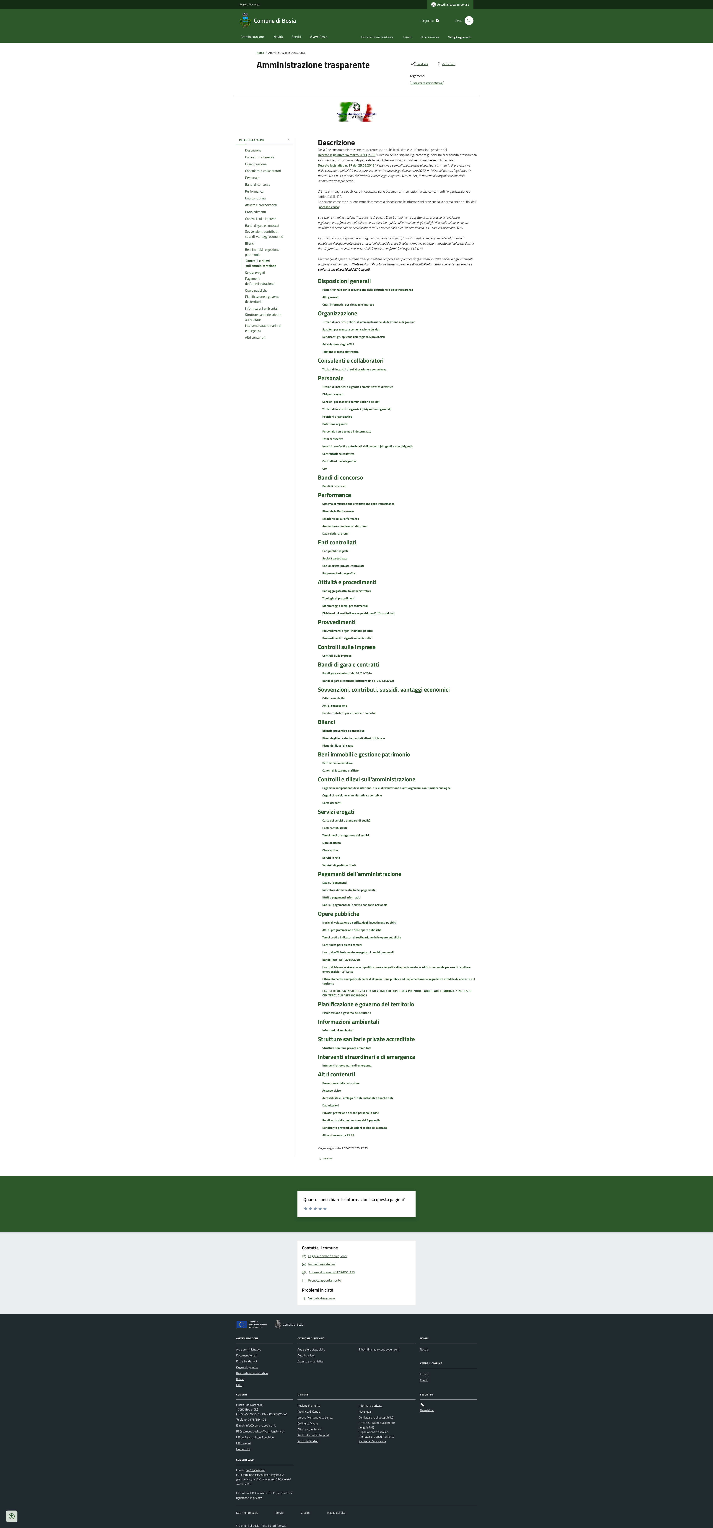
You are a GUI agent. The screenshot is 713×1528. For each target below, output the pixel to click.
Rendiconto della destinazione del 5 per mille (351, 1120)
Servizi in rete (331, 857)
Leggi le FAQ (366, 1427)
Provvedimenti (337, 621)
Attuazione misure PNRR (338, 1135)
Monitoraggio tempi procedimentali (345, 606)
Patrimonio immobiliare (337, 763)
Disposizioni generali (344, 280)
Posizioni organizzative (337, 416)
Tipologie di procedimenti (338, 598)
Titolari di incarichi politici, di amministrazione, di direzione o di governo (368, 322)
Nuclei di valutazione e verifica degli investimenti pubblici (359, 922)
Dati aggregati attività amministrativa (346, 591)
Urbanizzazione (430, 37)
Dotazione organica (334, 424)
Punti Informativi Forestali (313, 1435)
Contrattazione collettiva (338, 453)
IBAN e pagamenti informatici (341, 897)
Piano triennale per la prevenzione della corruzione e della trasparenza (367, 289)
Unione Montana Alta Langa (315, 1417)
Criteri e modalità (333, 698)
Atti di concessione (334, 705)
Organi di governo (247, 1367)
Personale (331, 378)
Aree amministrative (248, 1349)
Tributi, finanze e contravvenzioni (379, 1349)
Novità (278, 36)
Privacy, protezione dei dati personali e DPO (350, 1113)
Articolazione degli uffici (338, 344)
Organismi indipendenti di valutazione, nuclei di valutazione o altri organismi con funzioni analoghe (386, 788)
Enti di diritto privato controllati (343, 566)
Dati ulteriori (330, 1105)
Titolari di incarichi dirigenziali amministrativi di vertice (357, 387)
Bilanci (326, 721)
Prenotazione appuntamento (376, 1436)
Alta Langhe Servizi (309, 1429)
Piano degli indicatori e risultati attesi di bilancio (353, 738)
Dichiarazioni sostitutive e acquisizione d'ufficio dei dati (358, 613)
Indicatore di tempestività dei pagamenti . (349, 890)
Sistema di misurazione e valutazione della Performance (358, 503)
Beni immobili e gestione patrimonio (364, 754)
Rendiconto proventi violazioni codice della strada (354, 1127)
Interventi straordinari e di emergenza (366, 1056)
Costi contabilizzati (334, 828)
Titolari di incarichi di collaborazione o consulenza (354, 369)
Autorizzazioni (306, 1355)
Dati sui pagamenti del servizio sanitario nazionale (354, 905)
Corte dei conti (331, 803)
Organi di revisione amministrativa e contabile (352, 795)
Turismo (407, 37)
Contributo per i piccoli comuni (342, 945)
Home (260, 52)
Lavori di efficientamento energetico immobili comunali (358, 952)
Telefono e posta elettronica (340, 351)
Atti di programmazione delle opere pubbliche (351, 930)
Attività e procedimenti (347, 581)
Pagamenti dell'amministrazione (359, 873)
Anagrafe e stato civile (311, 1349)
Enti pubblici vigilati (335, 551)
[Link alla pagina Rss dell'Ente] (422, 1405)
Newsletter (427, 1410)
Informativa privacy (370, 1405)
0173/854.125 (257, 1419)
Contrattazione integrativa (339, 461)
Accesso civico (331, 1090)
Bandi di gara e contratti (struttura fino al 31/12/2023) (358, 680)
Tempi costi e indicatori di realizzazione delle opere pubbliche (361, 937)
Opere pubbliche (338, 913)
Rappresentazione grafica (338, 573)
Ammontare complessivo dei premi (344, 526)
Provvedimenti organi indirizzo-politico (347, 630)
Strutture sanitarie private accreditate (366, 1039)
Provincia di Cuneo (308, 1411)
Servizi (296, 36)
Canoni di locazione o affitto (340, 770)
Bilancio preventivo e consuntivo (343, 730)
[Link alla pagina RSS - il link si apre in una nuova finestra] (437, 20)
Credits (305, 1512)
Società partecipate (334, 558)
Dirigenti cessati (332, 394)
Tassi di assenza (332, 439)
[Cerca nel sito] (467, 20)
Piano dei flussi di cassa (337, 745)
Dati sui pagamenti (334, 882)
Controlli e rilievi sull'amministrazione (366, 779)
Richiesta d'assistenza (372, 1441)
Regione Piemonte (249, 4)
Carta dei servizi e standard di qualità (346, 820)
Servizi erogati (336, 811)
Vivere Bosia (318, 36)
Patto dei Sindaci (307, 1441)
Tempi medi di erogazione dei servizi (345, 835)
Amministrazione (253, 36)
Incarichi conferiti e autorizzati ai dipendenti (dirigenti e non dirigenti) (367, 446)
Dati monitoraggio (247, 1512)
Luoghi (424, 1374)
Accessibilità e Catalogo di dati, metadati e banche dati (357, 1098)
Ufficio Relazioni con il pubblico (255, 1437)
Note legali (365, 1411)
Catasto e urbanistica (310, 1361)
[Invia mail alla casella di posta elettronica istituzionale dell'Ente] (261, 1425)
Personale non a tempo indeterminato (346, 431)
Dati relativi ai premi (335, 533)
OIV (324, 468)
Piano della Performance (338, 511)
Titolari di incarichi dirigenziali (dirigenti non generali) (356, 409)
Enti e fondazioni (246, 1361)
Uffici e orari (243, 1443)
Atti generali (330, 297)
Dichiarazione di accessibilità (376, 1417)
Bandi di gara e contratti (348, 664)
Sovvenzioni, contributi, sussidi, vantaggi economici (384, 689)
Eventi (424, 1380)
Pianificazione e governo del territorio (366, 1004)
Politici (240, 1379)
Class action (330, 850)
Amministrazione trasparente (377, 1422)
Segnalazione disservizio (373, 1432)
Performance (334, 494)
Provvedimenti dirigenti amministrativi (347, 638)
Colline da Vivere (307, 1423)
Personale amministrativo (252, 1373)
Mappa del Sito (336, 1512)
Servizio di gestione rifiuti (339, 865)
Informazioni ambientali (348, 1021)
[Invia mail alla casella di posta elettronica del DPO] (255, 1470)
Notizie (424, 1349)
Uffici (239, 1385)
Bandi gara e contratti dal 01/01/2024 (347, 673)
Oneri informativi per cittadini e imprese (348, 304)
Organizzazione (337, 313)
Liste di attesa (331, 842)
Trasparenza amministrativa (377, 37)
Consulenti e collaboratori (351, 360)
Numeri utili (243, 1449)
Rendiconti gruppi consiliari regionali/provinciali (353, 337)
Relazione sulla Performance (340, 518)
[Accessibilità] (12, 1516)
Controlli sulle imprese (347, 646)
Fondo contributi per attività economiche (348, 713)
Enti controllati (337, 542)
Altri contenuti (336, 1074)
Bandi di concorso (340, 477)
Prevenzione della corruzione (340, 1083)
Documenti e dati (246, 1355)
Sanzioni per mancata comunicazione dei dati (351, 329)
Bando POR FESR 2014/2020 (341, 959)
